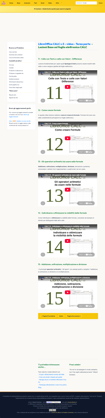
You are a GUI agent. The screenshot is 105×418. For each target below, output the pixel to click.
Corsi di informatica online (16, 57)
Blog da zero (12, 95)
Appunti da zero (13, 97)
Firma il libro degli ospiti (15, 87)
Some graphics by (14, 85)
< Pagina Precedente (48, 316)
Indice (61, 316)
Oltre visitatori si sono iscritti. (20, 121)
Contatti (11, 68)
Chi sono (11, 65)
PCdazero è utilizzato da (16, 70)
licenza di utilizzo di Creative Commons (63, 412)
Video (50, 3)
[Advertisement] (52, 26)
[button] (58, 3)
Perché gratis (13, 76)
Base (18, 3)
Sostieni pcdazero (14, 79)
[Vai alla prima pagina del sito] (3, 3)
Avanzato (27, 3)
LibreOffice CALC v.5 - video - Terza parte (64, 44)
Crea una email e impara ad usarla (50, 377)
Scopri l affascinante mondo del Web (51, 374)
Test (35, 3)
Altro (57, 3)
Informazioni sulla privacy (16, 82)
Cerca (100, 3)
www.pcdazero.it (72, 402)
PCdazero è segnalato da (16, 73)
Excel (42, 3)
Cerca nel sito (13, 52)
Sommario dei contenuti (15, 55)
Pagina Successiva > (74, 316)
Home (11, 3)
